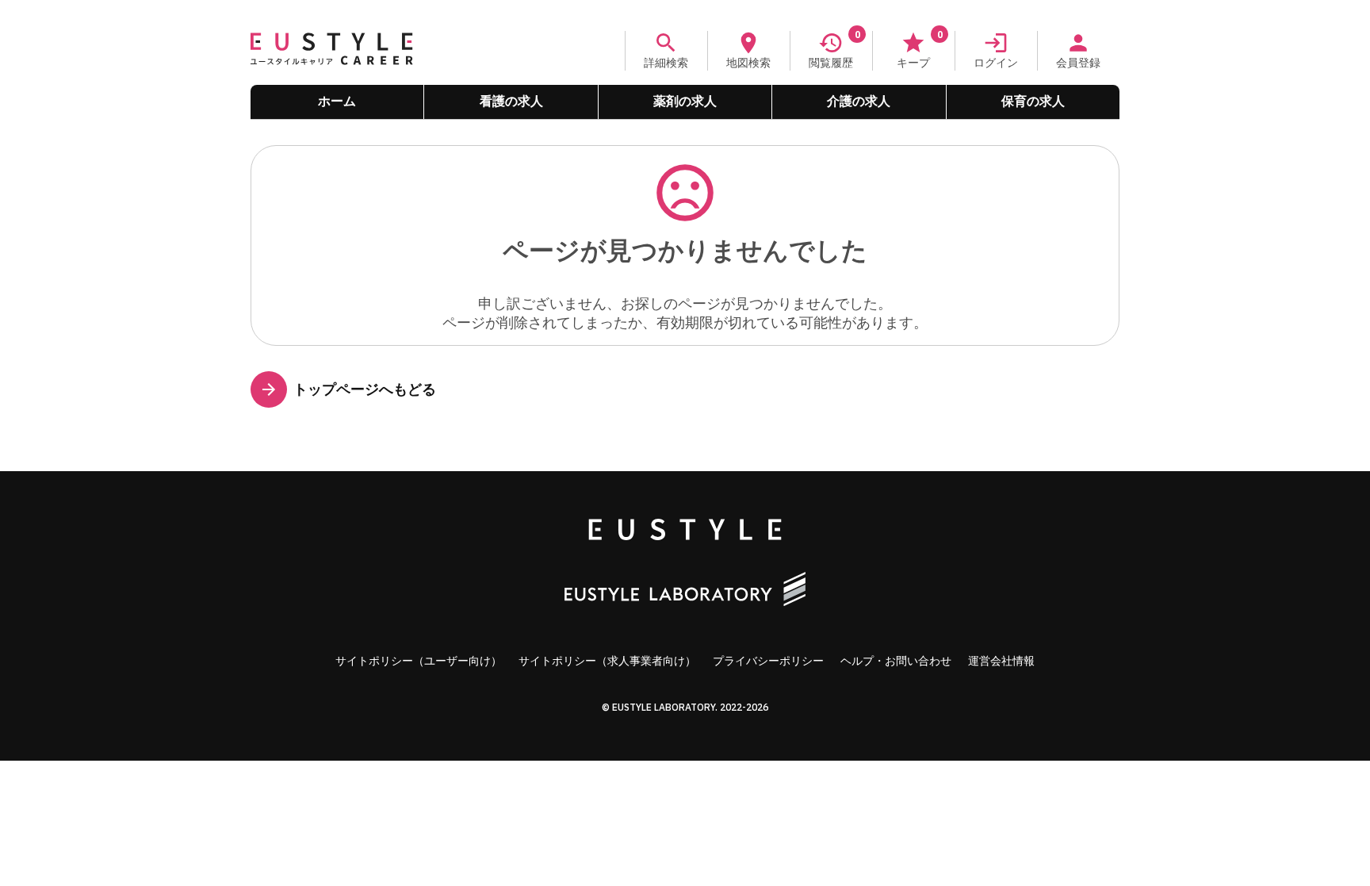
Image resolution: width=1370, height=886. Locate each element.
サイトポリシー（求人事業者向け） (607, 661)
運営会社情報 (1001, 661)
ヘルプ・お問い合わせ (895, 661)
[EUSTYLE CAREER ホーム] (332, 66)
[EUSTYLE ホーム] (685, 531)
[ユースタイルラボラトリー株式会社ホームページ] (685, 590)
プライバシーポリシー (768, 661)
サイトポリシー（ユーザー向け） (418, 661)
